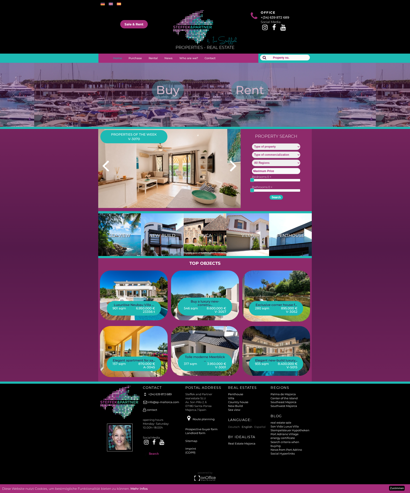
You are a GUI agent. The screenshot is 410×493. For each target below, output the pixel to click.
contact (151, 409)
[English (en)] (112, 4)
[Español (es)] (120, 4)
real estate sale (281, 422)
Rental (153, 58)
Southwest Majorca (284, 406)
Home (117, 58)
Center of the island (284, 398)
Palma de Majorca (283, 394)
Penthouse (290, 235)
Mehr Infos (139, 489)
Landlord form (195, 433)
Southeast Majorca (283, 402)
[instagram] (265, 28)
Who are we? (188, 58)
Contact (210, 58)
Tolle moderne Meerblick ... (205, 358)
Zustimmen (397, 488)
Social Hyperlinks (283, 453)
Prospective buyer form (201, 429)
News (168, 58)
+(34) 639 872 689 (275, 17)
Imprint (190, 448)
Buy (168, 90)
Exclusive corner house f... (276, 305)
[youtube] (283, 28)
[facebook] (274, 28)
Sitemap (191, 441)
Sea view (119, 235)
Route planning (203, 419)
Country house (238, 402)
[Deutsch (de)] (104, 4)
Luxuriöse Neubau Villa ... (134, 305)
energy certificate (283, 438)
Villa (248, 235)
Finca (205, 235)
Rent (250, 90)
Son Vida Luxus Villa (285, 426)
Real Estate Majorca (241, 443)
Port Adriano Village (285, 434)
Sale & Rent (134, 24)
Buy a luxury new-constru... (205, 303)
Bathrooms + (262, 187)
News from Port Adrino (286, 449)
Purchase (135, 58)
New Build (162, 235)
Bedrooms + (261, 176)
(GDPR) (190, 452)
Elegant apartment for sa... (134, 360)
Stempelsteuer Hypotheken (290, 430)
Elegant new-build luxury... (276, 360)
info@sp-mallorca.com (163, 402)
